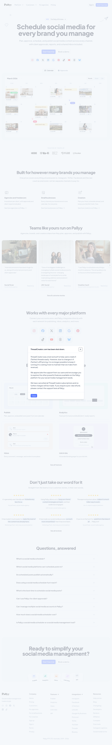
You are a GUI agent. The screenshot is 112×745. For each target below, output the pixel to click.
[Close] (80, 349)
